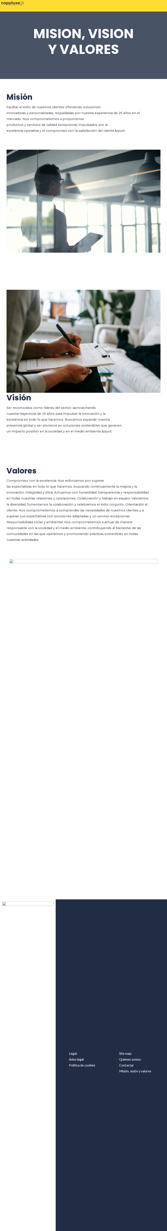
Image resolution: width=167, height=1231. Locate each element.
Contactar (126, 1065)
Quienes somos (130, 1059)
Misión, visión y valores (135, 1071)
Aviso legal (76, 1059)
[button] (161, 5)
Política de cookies (82, 1065)
